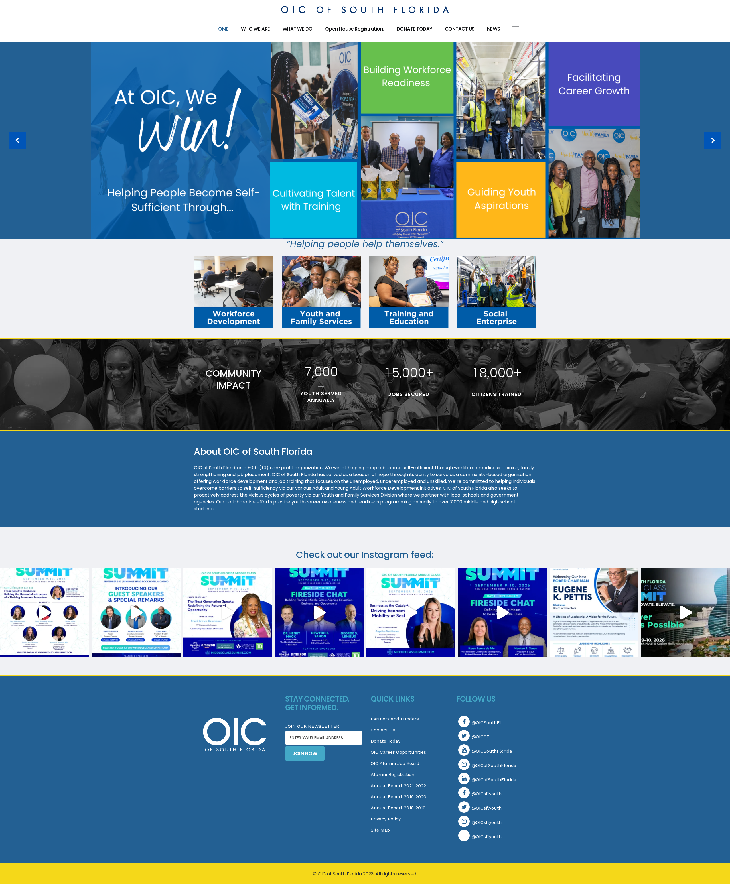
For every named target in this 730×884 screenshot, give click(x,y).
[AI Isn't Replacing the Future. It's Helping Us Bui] (685, 612)
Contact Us (383, 730)
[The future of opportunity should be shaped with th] (227, 612)
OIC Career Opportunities (398, 752)
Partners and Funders (395, 719)
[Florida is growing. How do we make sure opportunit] (319, 612)
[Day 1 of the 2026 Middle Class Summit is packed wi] (44, 612)
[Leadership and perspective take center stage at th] (136, 612)
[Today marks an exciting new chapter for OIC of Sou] (594, 612)
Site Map (380, 830)
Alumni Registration (392, 774)
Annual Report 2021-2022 (398, 785)
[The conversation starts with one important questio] (502, 612)
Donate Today (385, 741)
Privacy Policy (386, 819)
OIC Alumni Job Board (395, 763)
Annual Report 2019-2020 (398, 796)
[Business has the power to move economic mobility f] (410, 612)
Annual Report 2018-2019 (398, 807)
